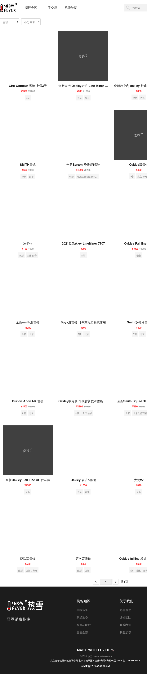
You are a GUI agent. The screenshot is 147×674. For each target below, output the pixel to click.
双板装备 (82, 617)
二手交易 (51, 7)
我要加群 (125, 632)
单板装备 (82, 610)
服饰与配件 (84, 625)
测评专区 (31, 7)
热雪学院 (71, 7)
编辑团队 (125, 617)
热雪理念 (125, 610)
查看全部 (82, 632)
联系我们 (125, 625)
